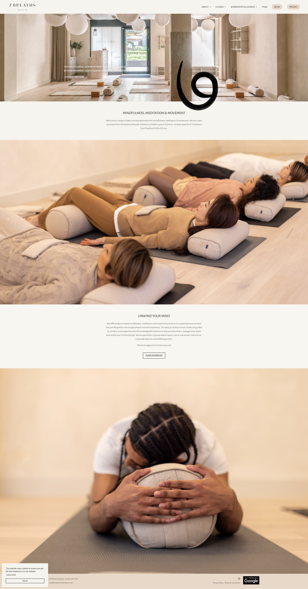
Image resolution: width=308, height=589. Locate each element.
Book (277, 7)
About (205, 7)
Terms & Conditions (232, 583)
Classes (220, 7)
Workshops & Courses (243, 7)
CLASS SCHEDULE (154, 355)
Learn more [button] (11, 575)
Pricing (293, 7)
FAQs (264, 7)
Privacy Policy (218, 583)
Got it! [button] (25, 581)
